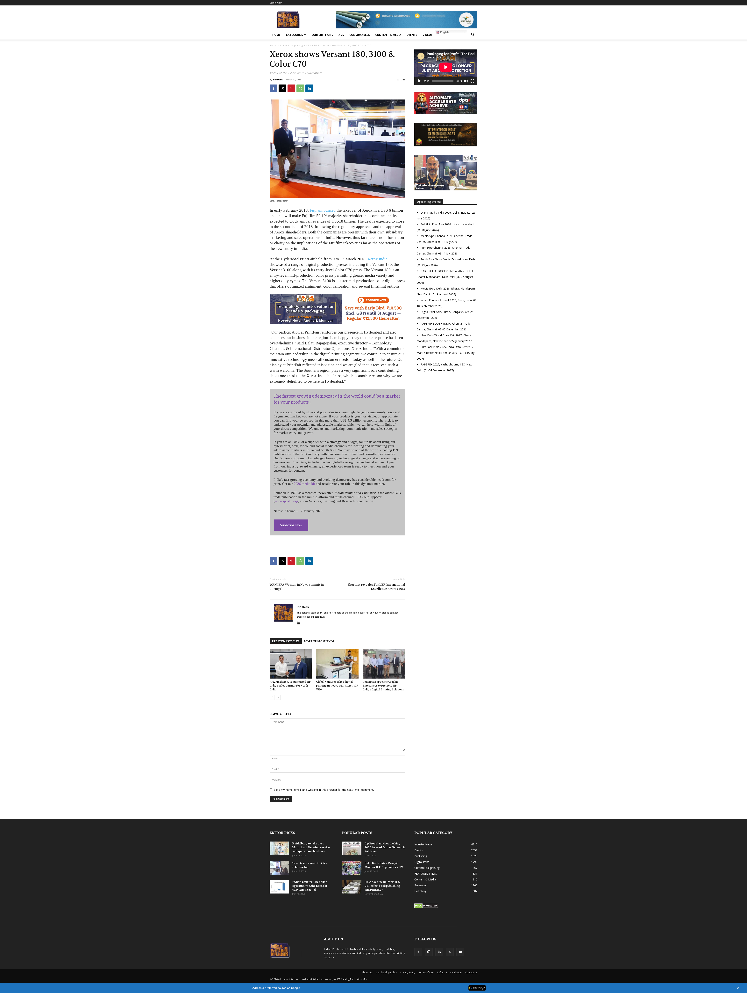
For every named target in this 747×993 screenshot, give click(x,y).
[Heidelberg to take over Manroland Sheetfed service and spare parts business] (279, 848)
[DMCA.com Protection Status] (426, 907)
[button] (472, 35)
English (444, 32)
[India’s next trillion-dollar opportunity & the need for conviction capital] (279, 887)
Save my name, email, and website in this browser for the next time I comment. (324, 789)
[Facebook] (273, 88)
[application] (445, 67)
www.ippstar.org (286, 501)
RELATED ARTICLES (285, 641)
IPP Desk (278, 79)
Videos (427, 35)
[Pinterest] (291, 88)
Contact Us (471, 972)
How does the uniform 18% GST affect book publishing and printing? (382, 885)
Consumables (359, 35)
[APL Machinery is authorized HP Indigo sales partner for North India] (291, 664)
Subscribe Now (291, 525)
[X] (282, 88)
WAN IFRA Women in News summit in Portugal (297, 587)
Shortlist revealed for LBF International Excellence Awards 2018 (376, 587)
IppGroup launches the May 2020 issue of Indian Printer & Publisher (385, 847)
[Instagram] (429, 952)
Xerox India (377, 259)
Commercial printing (291, 45)
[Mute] (466, 81)
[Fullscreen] (472, 81)
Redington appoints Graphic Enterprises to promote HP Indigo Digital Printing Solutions (383, 685)
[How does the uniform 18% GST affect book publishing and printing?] (351, 887)
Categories (294, 35)
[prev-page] (272, 697)
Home (276, 35)
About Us (367, 972)
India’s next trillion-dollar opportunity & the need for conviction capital (309, 885)
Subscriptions (322, 35)
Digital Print (312, 45)
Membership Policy (386, 972)
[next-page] (278, 697)
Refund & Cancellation (449, 972)
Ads (341, 35)
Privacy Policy (407, 972)
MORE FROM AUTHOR (319, 641)
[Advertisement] (445, 409)
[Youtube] (460, 952)
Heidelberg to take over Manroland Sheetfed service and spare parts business (311, 847)
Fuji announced (323, 210)
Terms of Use (426, 972)
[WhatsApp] (300, 88)
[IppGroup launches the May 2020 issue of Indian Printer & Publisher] (351, 848)
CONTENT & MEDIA (388, 35)
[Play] (419, 81)
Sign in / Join (276, 2)
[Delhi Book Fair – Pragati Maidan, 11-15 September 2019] (351, 868)
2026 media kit (304, 484)
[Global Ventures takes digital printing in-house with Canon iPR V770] (337, 664)
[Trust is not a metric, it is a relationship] (279, 868)
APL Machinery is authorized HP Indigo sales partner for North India (290, 685)
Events (412, 35)
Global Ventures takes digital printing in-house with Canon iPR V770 (337, 685)
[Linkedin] (309, 88)
